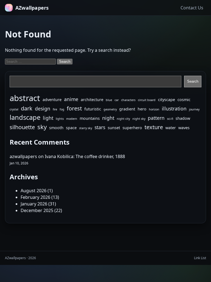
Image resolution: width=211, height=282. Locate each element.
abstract (25, 98)
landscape (25, 117)
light (48, 118)
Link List (200, 258)
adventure (52, 99)
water (170, 127)
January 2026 (34, 204)
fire (55, 109)
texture (154, 127)
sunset (114, 127)
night (108, 118)
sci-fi (170, 119)
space (71, 127)
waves (184, 127)
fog (62, 109)
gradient (127, 109)
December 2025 (37, 210)
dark (26, 108)
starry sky (85, 128)
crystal (14, 109)
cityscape (166, 99)
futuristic (92, 109)
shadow (183, 118)
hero (142, 109)
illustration (174, 108)
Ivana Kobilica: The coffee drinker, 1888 (85, 156)
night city (123, 119)
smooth (56, 127)
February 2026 (35, 197)
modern (71, 119)
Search (192, 81)
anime (71, 99)
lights (60, 119)
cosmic (183, 99)
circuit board (147, 100)
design (42, 108)
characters (128, 100)
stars (100, 127)
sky (42, 127)
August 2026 (33, 191)
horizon (154, 109)
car (117, 100)
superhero (132, 127)
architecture (92, 99)
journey (194, 109)
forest (74, 108)
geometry (110, 109)
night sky (138, 119)
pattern (156, 118)
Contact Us (192, 8)
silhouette (22, 127)
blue (109, 100)
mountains (90, 118)
